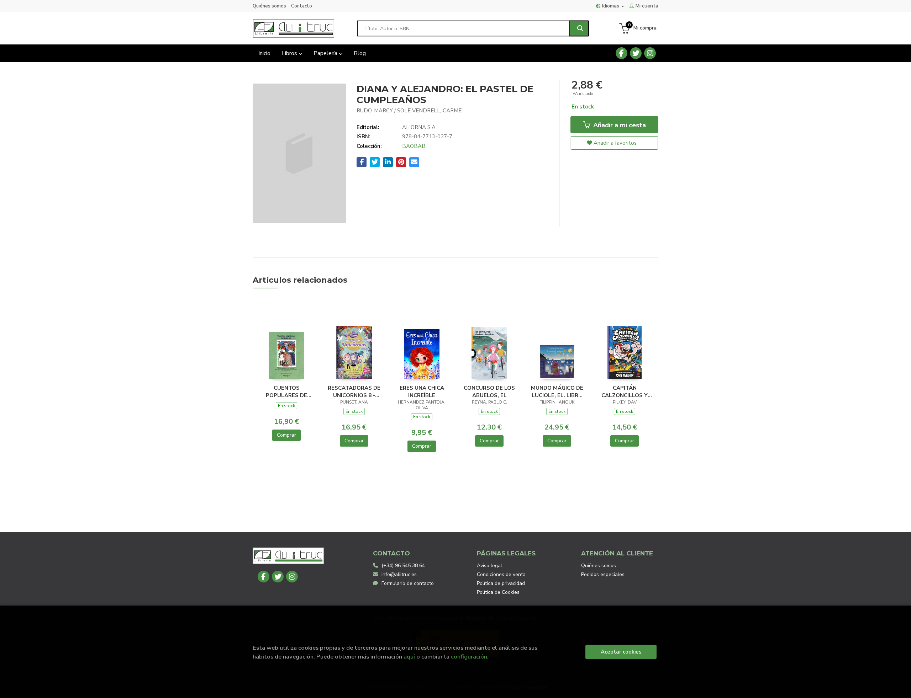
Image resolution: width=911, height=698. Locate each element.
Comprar (286, 435)
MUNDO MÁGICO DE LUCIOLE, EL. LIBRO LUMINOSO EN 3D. (557, 391)
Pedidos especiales (603, 574)
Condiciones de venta (501, 574)
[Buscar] (579, 28)
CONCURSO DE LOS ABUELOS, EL (489, 391)
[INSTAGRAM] (650, 53)
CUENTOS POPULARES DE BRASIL (286, 391)
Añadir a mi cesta (618, 125)
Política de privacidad (501, 583)
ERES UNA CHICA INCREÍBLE (422, 391)
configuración (469, 656)
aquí (409, 656)
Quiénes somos (269, 6)
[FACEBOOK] (621, 53)
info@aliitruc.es (399, 574)
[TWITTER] (636, 53)
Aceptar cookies (621, 651)
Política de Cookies (498, 592)
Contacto (301, 6)
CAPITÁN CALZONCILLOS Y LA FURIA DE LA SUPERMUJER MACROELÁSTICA (624, 391)
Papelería (326, 53)
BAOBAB (414, 146)
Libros (290, 53)
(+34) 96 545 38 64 (403, 565)
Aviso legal (489, 565)
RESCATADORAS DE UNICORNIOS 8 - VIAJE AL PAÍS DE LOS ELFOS (354, 391)
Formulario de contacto (407, 583)
